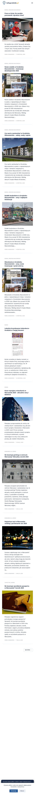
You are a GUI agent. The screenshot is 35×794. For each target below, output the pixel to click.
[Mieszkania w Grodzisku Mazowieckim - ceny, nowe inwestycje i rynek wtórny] (17, 280)
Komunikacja (8, 451)
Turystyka (8, 582)
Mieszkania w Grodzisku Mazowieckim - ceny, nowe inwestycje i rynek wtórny (14, 264)
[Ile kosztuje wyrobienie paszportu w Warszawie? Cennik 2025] (17, 602)
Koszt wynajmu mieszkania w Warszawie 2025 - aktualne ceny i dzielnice (17, 393)
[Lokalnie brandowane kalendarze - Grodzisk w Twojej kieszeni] (17, 345)
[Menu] (32, 3)
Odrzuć (22, 791)
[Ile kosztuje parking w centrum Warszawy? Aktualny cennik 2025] (17, 471)
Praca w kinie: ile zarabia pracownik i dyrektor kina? (14, 14)
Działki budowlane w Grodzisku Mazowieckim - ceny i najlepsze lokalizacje (16, 197)
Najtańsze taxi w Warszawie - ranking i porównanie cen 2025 (16, 522)
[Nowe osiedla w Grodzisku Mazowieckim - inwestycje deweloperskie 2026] (17, 85)
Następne (27, 650)
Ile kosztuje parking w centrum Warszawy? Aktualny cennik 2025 (17, 456)
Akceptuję (13, 791)
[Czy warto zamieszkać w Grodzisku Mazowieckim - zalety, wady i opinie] (17, 149)
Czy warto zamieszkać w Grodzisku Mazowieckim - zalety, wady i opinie (17, 134)
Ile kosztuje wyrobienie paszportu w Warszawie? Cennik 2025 (17, 587)
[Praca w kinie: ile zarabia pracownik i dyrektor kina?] (17, 30)
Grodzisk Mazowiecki (14, 10)
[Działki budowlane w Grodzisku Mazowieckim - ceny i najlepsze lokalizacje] (17, 214)
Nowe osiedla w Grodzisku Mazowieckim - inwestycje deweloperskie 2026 (14, 69)
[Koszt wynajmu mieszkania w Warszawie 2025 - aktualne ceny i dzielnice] (17, 409)
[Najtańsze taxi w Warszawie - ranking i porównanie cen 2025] (17, 538)
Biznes (6, 10)
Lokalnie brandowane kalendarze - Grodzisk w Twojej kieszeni (17, 329)
